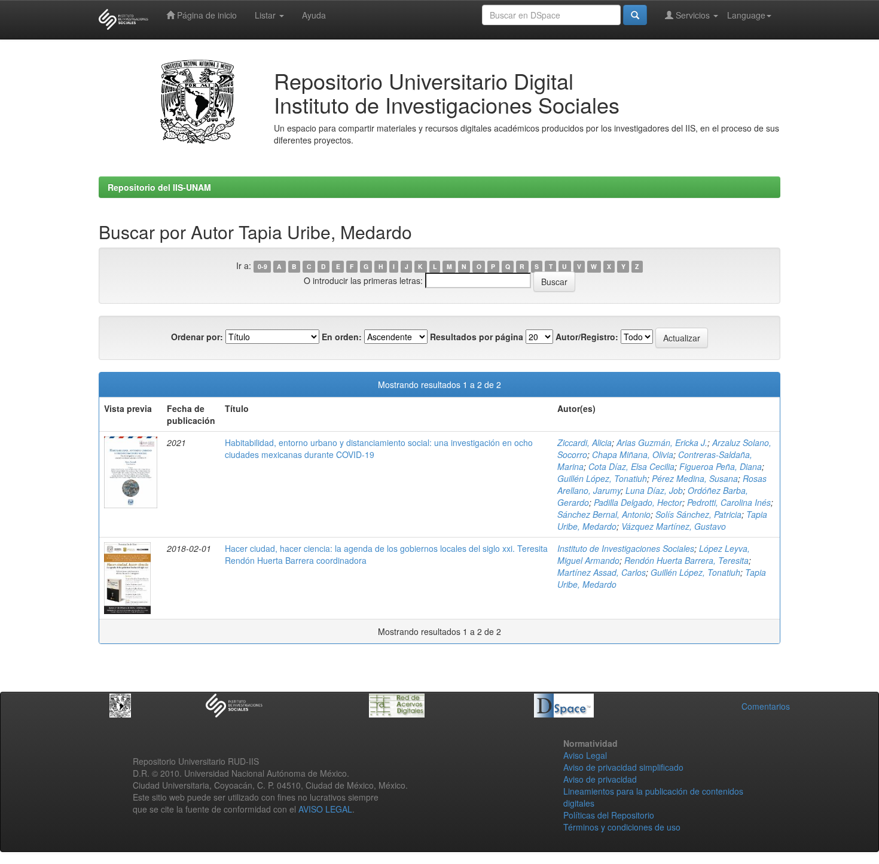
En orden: (342, 337)
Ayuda (314, 15)
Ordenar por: (197, 337)
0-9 (262, 266)
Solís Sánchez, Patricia (698, 514)
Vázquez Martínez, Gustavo (673, 526)
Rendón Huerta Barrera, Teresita (686, 560)
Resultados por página (476, 337)
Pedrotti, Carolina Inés (729, 502)
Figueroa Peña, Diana (720, 466)
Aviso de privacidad (600, 779)
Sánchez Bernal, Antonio (604, 514)
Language (746, 15)
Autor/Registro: (587, 337)
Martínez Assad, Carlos (601, 572)
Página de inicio (206, 15)
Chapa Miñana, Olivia (632, 454)
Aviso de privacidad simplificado (623, 767)
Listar (266, 15)
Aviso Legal (585, 755)
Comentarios (765, 706)
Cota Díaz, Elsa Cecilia (631, 466)
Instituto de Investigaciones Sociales (625, 548)
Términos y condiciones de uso (621, 827)
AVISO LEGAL (325, 809)
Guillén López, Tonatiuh (602, 478)
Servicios (692, 15)
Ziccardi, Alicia (584, 442)
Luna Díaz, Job (654, 490)
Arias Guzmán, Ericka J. (661, 442)
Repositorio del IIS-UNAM (159, 187)
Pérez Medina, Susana (695, 478)
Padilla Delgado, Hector (638, 502)
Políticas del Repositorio (608, 815)
